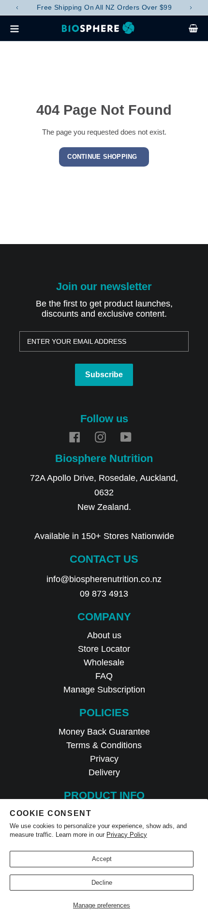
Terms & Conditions (104, 745)
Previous (17, 8)
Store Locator (104, 649)
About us (104, 635)
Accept (102, 858)
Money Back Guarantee (104, 732)
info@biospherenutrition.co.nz (104, 579)
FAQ (104, 676)
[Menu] (17, 28)
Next (191, 8)
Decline (101, 882)
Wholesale (104, 662)
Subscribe (104, 374)
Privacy (104, 759)
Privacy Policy (126, 834)
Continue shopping (102, 156)
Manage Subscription (104, 689)
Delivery (104, 772)
